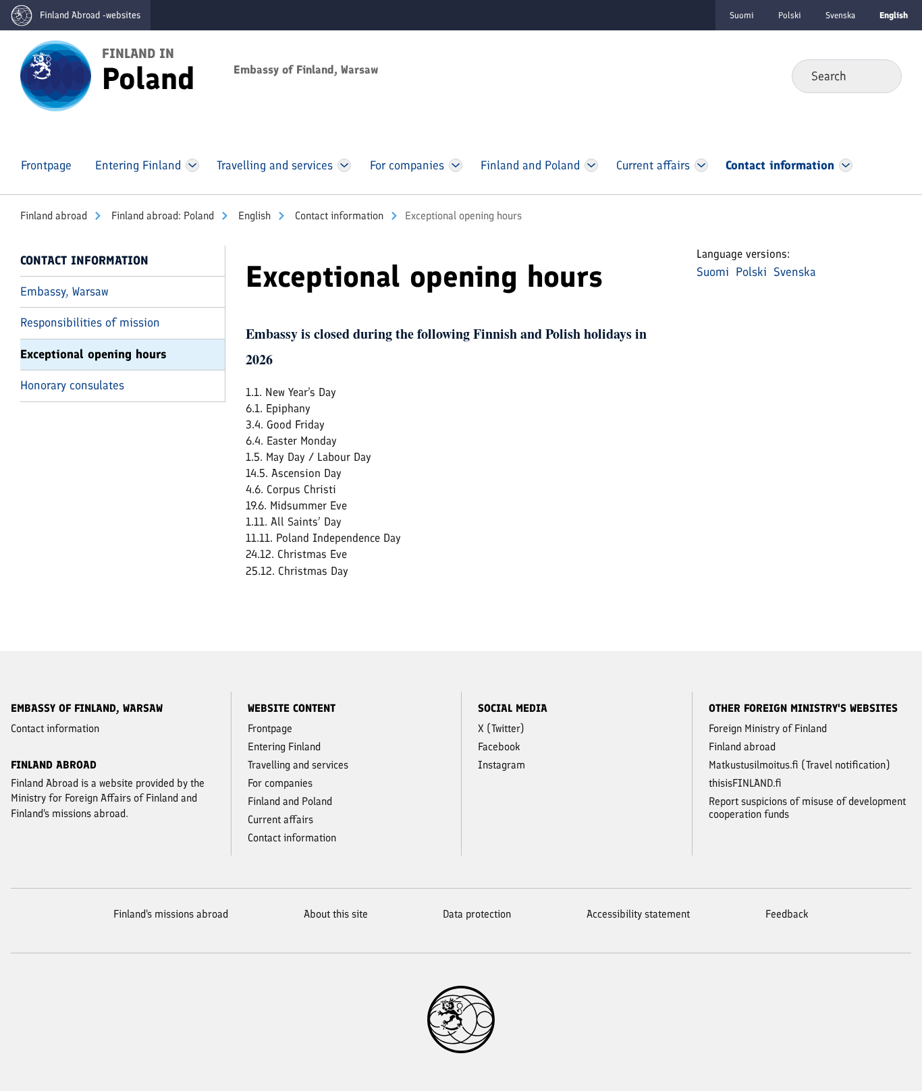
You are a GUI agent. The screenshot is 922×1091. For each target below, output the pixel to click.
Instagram (501, 764)
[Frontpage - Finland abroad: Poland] (55, 75)
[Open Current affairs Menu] (701, 165)
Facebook (499, 746)
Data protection (477, 913)
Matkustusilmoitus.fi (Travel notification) (799, 764)
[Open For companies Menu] (456, 165)
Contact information (337, 215)
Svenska (840, 15)
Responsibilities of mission (90, 322)
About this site (336, 913)
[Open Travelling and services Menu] (344, 165)
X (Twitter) (501, 728)
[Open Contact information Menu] (846, 165)
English (253, 215)
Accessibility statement (638, 913)
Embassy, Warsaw (64, 291)
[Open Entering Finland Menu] (192, 165)
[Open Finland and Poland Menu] (590, 165)
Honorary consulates (72, 385)
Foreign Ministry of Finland (768, 728)
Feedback (787, 913)
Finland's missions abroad (170, 913)
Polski (789, 15)
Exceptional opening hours (93, 354)
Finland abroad (53, 215)
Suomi (742, 15)
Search (880, 75)
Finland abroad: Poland (161, 215)
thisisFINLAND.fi (745, 783)
